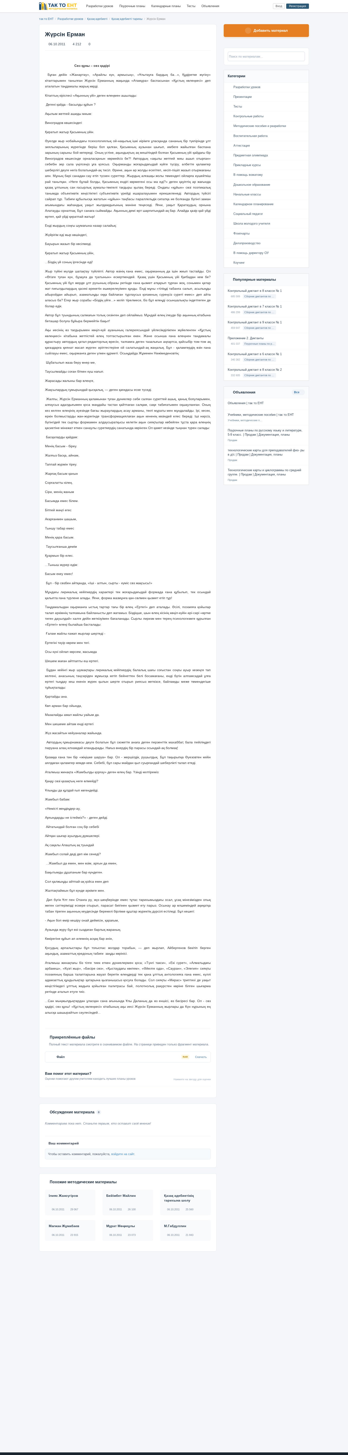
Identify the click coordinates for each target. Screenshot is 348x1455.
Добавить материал (271, 30)
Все (297, 392)
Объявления (210, 6)
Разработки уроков (99, 6)
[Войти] (267, 6)
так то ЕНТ (46, 19)
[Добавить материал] (251, 6)
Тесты (191, 6)
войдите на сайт (122, 1154)
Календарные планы (166, 6)
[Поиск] (259, 6)
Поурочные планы (132, 6)
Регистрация (297, 6)
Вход (279, 6)
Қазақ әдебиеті (97, 19)
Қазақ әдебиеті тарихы (127, 19)
